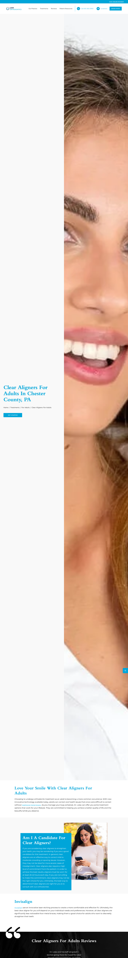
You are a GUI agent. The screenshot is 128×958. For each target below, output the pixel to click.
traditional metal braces (31, 805)
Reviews (54, 8)
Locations (104, 8)
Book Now (115, 8)
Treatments (44, 8)
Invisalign (18, 908)
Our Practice (33, 8)
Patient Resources (66, 8)
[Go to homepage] (12, 8)
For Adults (26, 407)
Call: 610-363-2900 (87, 8)
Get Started (13, 415)
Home (5, 407)
